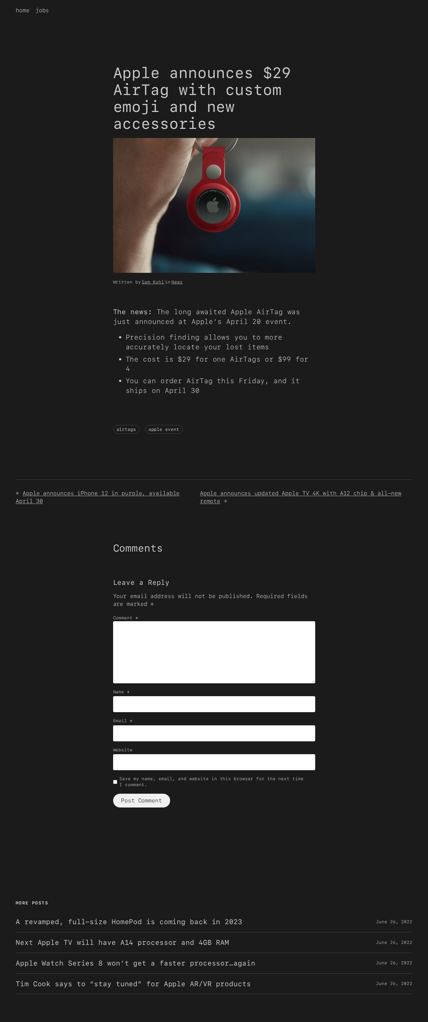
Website (123, 749)
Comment (125, 617)
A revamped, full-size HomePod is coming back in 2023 (129, 922)
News (177, 281)
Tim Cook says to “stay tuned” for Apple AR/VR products (133, 984)
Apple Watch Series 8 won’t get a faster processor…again (135, 963)
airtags (126, 429)
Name (121, 691)
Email (123, 720)
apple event (164, 429)
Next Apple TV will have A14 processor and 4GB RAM (122, 942)
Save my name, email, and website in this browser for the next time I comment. (211, 781)
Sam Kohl (153, 281)
